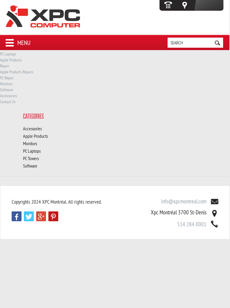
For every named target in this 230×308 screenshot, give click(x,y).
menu (23, 43)
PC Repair (7, 78)
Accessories (8, 95)
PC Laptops (8, 54)
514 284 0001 (191, 224)
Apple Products (11, 60)
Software (6, 89)
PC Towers (31, 158)
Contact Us (8, 101)
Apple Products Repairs (16, 72)
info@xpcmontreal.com (183, 201)
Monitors (6, 83)
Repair (4, 66)
